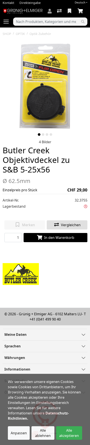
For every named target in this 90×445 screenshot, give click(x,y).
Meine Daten (15, 334)
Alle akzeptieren (69, 433)
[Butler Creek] (21, 273)
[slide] (39, 134)
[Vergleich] (59, 11)
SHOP (7, 34)
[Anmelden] (49, 11)
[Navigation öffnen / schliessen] (8, 21)
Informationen (17, 369)
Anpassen (19, 433)
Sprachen (12, 346)
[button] (85, 206)
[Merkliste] (70, 11)
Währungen (14, 357)
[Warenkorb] (81, 11)
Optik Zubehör (40, 34)
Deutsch (80, 2)
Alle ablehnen (43, 433)
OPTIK (20, 34)
